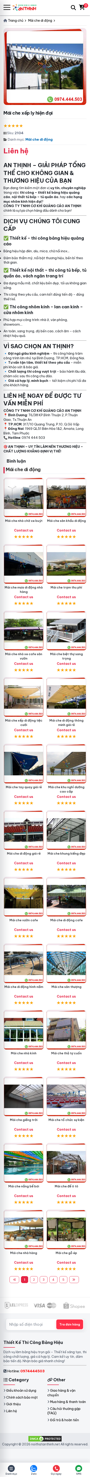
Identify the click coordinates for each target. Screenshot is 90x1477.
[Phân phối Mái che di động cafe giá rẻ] (66, 896)
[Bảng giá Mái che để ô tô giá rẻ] (66, 1163)
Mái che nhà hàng (23, 1253)
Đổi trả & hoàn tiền (64, 1420)
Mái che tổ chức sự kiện (66, 1120)
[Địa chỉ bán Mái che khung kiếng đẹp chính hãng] (66, 830)
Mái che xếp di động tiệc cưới (23, 722)
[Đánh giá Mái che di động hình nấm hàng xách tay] (23, 963)
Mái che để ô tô (66, 1186)
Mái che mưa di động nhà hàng (24, 589)
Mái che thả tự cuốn (66, 1053)
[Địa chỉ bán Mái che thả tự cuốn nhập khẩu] (66, 1029)
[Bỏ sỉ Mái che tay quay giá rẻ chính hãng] (23, 763)
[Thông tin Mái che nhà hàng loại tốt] (23, 1229)
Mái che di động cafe (66, 920)
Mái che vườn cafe (23, 920)
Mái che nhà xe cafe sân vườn (23, 656)
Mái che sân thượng (66, 987)
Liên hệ (11, 1411)
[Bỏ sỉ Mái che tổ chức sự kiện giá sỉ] (66, 1096)
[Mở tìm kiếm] (73, 7)
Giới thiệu (13, 1404)
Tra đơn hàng (69, 1324)
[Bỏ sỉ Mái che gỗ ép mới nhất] (66, 1229)
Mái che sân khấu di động (66, 521)
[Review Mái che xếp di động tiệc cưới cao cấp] (23, 697)
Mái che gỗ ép (66, 1253)
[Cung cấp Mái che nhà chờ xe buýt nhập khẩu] (23, 497)
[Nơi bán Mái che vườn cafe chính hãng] (23, 896)
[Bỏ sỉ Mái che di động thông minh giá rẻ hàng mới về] (66, 697)
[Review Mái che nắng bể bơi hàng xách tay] (23, 1163)
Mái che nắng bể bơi (23, 1186)
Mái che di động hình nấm (23, 987)
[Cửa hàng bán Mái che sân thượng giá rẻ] (66, 963)
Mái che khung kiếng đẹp (66, 853)
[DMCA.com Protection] (45, 1438)
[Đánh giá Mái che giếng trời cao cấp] (23, 1096)
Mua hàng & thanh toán (68, 1402)
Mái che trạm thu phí (66, 587)
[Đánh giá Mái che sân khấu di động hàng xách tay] (66, 497)
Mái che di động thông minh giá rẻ (66, 722)
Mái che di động (39, 139)
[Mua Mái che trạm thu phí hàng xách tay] (66, 564)
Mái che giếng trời (23, 1120)
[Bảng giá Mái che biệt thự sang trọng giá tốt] (66, 630)
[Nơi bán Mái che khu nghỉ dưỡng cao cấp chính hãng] (66, 763)
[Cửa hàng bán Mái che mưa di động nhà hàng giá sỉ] (23, 564)
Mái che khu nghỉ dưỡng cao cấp (66, 789)
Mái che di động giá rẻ (24, 853)
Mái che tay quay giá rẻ (24, 787)
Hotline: (26, 1371)
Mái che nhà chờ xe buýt (23, 521)
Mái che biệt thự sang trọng (66, 656)
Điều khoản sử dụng (21, 1390)
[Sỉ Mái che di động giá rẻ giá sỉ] (23, 830)
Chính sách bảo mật (22, 1397)
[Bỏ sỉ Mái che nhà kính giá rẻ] (23, 1029)
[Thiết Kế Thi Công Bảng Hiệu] (26, 7)
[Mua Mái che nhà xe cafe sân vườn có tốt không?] (23, 630)
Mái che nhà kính (23, 1053)
